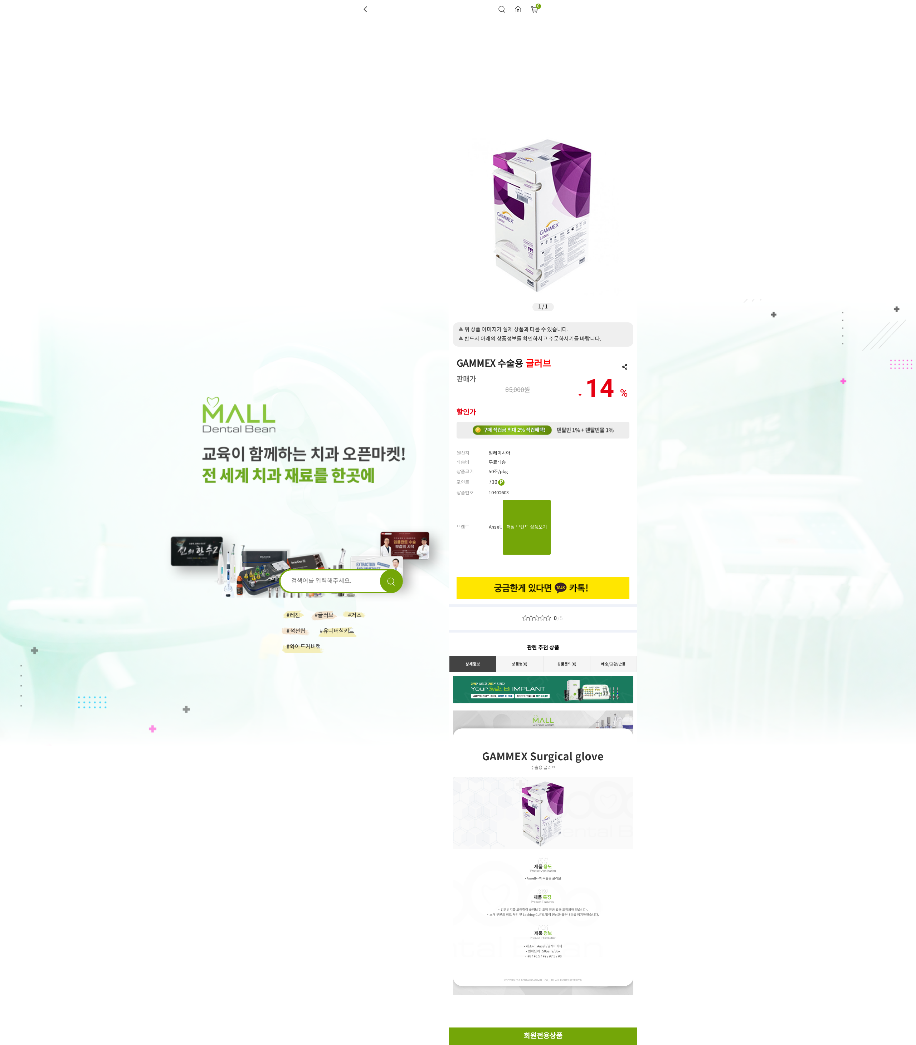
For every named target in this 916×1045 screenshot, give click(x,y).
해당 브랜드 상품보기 (526, 527)
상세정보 (473, 664)
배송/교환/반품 (613, 664)
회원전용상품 (543, 1036)
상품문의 (566, 664)
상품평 (519, 664)
